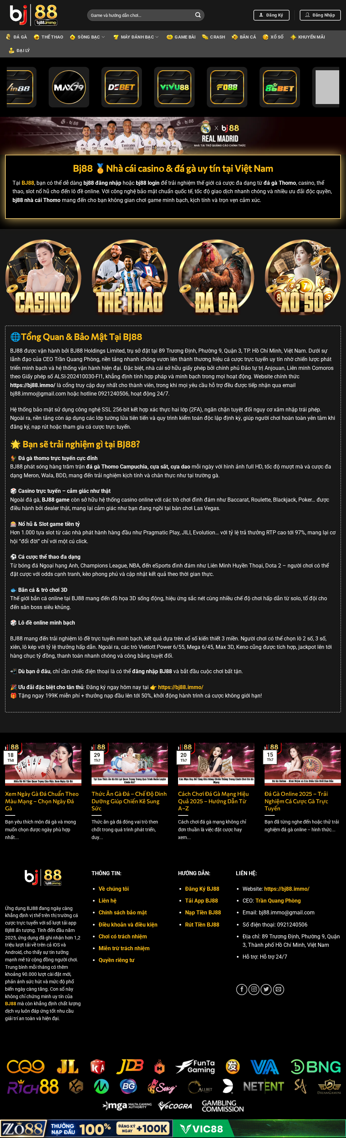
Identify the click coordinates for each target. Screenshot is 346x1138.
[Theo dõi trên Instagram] (254, 989)
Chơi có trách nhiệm (123, 936)
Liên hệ (108, 900)
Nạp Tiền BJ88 (203, 912)
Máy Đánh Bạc (137, 37)
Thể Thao (52, 37)
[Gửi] (198, 15)
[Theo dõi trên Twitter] (266, 989)
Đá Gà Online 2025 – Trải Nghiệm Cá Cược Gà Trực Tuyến (296, 800)
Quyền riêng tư (116, 960)
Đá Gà (20, 37)
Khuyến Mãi (311, 37)
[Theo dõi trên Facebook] (241, 989)
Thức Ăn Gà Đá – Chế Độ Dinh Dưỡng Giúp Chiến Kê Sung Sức (129, 800)
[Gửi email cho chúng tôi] (278, 989)
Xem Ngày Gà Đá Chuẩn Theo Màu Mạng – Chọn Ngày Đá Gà (42, 800)
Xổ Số (277, 37)
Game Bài (185, 37)
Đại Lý (23, 50)
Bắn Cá (248, 37)
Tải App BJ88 (201, 900)
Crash (217, 37)
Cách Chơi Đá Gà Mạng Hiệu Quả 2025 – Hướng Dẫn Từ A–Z (213, 800)
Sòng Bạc (89, 37)
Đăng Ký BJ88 (202, 889)
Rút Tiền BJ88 (202, 924)
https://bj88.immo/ (287, 889)
